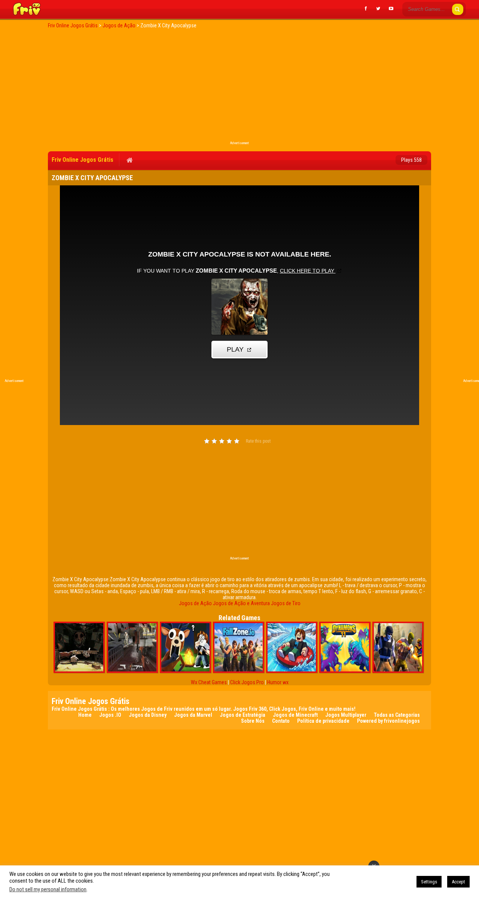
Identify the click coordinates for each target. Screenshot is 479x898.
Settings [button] (429, 882)
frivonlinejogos (402, 721)
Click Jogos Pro (247, 682)
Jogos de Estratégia (242, 715)
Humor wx (278, 682)
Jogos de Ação (195, 603)
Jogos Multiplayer (345, 715)
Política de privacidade (323, 721)
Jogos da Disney (148, 715)
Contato (281, 721)
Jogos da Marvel (193, 715)
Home (85, 715)
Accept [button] (458, 882)
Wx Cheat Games (209, 682)
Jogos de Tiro (285, 603)
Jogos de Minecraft (295, 715)
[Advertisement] (239, 86)
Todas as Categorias (397, 715)
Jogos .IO (110, 715)
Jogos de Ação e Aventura (241, 603)
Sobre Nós (253, 721)
